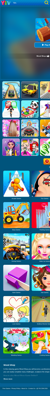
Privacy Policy (16, 388)
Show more (7, 379)
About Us (24, 388)
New (15, 3)
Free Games (6, 388)
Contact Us (31, 388)
